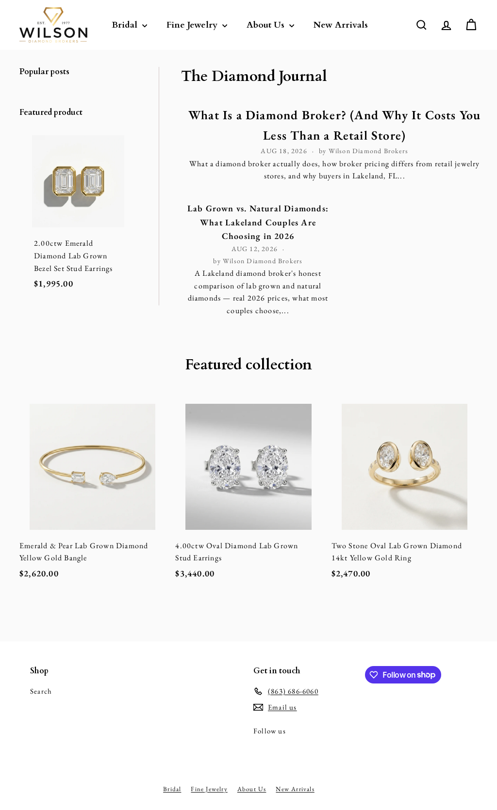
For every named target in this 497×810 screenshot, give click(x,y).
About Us (267, 25)
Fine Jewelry (193, 25)
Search (41, 691)
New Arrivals (341, 25)
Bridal (126, 25)
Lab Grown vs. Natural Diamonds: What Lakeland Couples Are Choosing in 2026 (258, 222)
